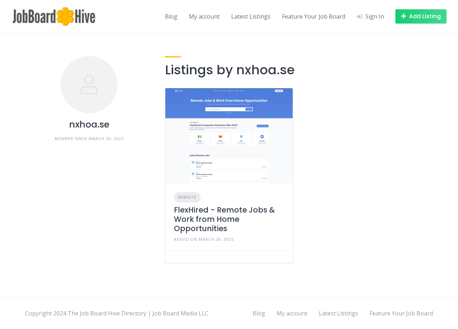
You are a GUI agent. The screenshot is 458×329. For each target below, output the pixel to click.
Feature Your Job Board (313, 16)
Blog (171, 16)
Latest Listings (251, 16)
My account (204, 16)
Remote (187, 197)
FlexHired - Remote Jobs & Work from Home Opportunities (224, 219)
